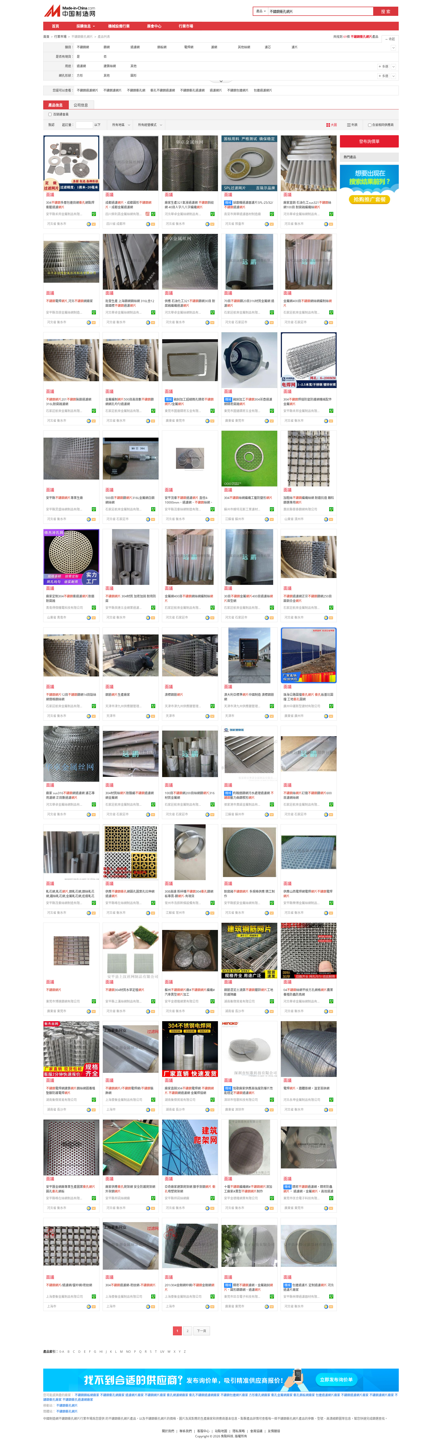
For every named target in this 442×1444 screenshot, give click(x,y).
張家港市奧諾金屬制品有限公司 (243, 804)
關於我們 (168, 1431)
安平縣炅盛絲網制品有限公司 (65, 509)
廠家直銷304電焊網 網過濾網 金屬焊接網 (189, 1090)
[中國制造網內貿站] (70, 10)
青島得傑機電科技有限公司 (64, 608)
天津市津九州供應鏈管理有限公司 (124, 706)
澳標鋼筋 (174, 694)
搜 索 (385, 11)
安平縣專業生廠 (64, 498)
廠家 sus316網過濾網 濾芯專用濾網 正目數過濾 (70, 795)
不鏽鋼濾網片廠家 (381, 1395)
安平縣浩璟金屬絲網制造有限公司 (65, 312)
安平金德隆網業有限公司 (181, 1001)
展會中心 (154, 26)
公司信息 (81, 105)
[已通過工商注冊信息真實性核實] (94, 214)
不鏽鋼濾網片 (112, 90)
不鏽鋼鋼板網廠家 (87, 1395)
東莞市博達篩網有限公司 (63, 1001)
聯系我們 (186, 1431)
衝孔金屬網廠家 (282, 1395)
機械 (228, 202)
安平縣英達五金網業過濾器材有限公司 (124, 608)
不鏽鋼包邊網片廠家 (234, 1395)
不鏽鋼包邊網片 (238, 90)
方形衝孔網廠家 (259, 1395)
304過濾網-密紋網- (130, 1285)
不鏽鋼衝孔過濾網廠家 (77, 1399)
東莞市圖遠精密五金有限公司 (184, 411)
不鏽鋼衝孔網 (136, 90)
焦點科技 (227, 1436)
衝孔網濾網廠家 (177, 1395)
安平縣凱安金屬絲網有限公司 (243, 903)
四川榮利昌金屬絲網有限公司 (124, 214)
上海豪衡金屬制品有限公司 (123, 1100)
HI (101, 1351)
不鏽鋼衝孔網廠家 (112, 1395)
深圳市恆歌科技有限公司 (241, 1100)
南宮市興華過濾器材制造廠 (242, 214)
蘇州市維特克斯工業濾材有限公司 (243, 509)
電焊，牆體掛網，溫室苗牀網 (306, 1088)
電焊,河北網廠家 (69, 301)
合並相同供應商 (383, 125)
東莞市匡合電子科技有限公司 (302, 1198)
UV (162, 1351)
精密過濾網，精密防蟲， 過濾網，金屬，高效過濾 (308, 1189)
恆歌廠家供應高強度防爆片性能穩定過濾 (248, 1090)
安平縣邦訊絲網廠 (117, 1198)
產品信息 (55, 105)
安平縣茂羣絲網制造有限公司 (184, 509)
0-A (61, 1351)
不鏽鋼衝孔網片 (67, 1405)
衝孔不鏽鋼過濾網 (162, 90)
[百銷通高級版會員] (148, 214)
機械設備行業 (119, 26)
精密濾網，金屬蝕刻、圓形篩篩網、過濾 (248, 1287)
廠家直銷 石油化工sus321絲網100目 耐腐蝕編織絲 (307, 204)
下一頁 (201, 1331)
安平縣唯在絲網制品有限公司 (124, 903)
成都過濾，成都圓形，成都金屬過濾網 (128, 204)
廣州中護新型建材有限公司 (301, 706)
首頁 (55, 26)
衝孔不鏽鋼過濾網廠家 (204, 1395)
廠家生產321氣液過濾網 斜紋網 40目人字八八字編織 (189, 204)
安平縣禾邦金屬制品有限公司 (65, 214)
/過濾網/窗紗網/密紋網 (69, 1285)
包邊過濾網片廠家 (328, 1395)
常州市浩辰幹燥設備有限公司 (184, 903)
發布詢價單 (369, 141)
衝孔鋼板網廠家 (304, 1395)
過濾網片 (216, 90)
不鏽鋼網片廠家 (155, 1395)
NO (128, 1351)
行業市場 (186, 26)
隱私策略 (239, 1431)
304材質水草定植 (125, 990)
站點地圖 (221, 1431)
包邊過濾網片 (263, 90)
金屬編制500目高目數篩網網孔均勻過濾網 (129, 401)
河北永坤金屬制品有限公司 (301, 1100)
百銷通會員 (61, 114)
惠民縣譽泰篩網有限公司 (300, 509)
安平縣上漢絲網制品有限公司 (124, 1001)
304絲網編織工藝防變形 (248, 498)
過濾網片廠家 (134, 1395)
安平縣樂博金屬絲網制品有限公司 (302, 903)
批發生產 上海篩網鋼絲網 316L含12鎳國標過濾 (129, 303)
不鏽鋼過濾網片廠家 (355, 1395)
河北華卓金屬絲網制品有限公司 (184, 214)
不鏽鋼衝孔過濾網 (192, 90)
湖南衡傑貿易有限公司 (239, 1001)
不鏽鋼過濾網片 (87, 90)
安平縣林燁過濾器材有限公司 (302, 1296)
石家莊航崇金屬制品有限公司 (243, 312)
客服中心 (203, 1431)
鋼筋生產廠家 (117, 694)
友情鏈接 (274, 1431)
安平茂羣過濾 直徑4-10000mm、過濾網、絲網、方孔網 (189, 502)
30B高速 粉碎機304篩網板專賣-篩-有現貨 (189, 893)
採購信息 (83, 26)
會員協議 (256, 1431)
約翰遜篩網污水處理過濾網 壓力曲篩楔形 (249, 795)
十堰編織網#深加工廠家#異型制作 (248, 1189)
